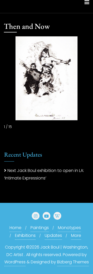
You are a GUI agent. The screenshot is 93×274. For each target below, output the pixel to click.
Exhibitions (25, 235)
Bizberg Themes (73, 262)
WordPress (15, 262)
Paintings (39, 228)
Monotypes (69, 228)
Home (15, 228)
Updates (53, 235)
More (76, 235)
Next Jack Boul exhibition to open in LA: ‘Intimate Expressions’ (44, 174)
